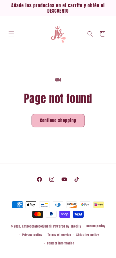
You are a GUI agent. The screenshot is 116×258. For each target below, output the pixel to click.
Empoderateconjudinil (37, 226)
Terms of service (59, 234)
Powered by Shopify (67, 226)
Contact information (60, 243)
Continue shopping (58, 120)
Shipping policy (87, 234)
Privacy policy (32, 234)
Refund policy (95, 226)
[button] (11, 34)
